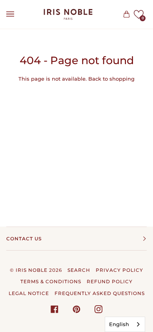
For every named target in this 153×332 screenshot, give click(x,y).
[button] (139, 14)
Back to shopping (111, 79)
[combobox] (125, 324)
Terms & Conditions (50, 281)
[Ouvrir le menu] (18, 14)
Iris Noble (31, 270)
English (119, 324)
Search (78, 270)
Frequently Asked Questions (100, 293)
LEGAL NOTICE (29, 293)
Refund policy (110, 281)
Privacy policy (119, 270)
